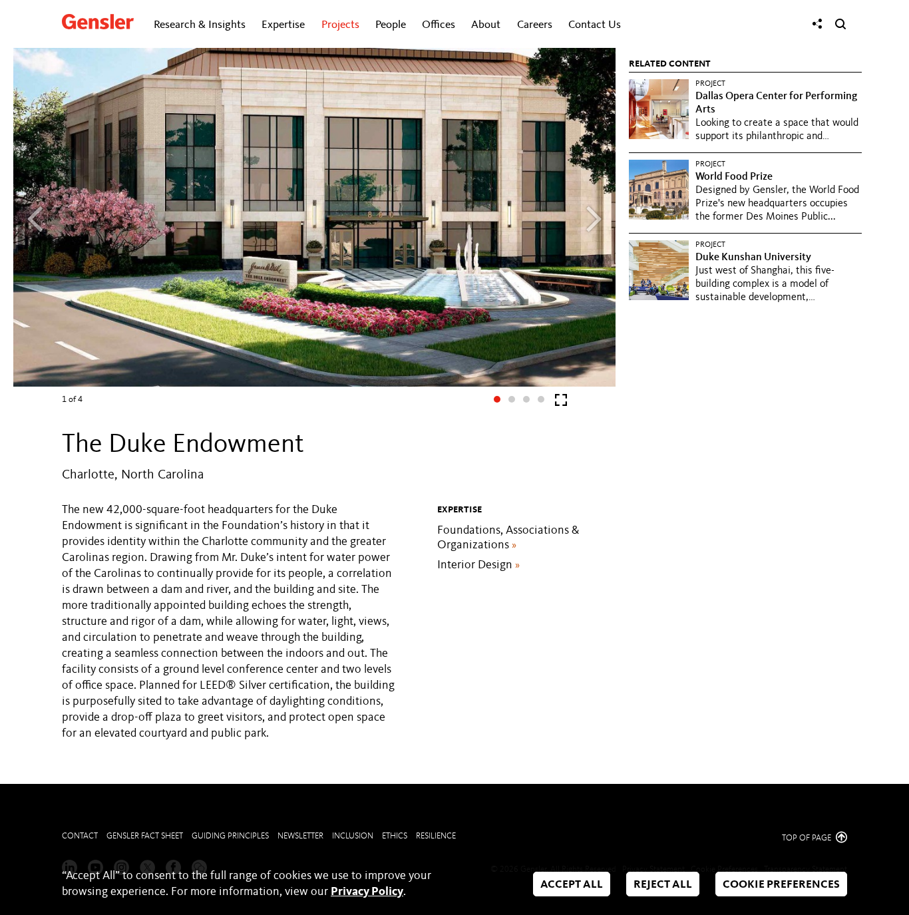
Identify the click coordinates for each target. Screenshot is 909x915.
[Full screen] (561, 403)
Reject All (663, 884)
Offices (438, 25)
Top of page (807, 838)
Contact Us (594, 25)
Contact (80, 836)
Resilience (436, 836)
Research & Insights (200, 25)
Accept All (571, 884)
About (485, 25)
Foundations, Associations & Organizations (508, 537)
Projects (340, 25)
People (390, 25)
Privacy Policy (367, 892)
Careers (534, 25)
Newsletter (300, 836)
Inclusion (352, 836)
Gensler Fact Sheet (144, 836)
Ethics (394, 836)
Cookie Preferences (781, 884)
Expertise (283, 25)
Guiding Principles (230, 836)
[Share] (817, 24)
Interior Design (478, 565)
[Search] (840, 24)
